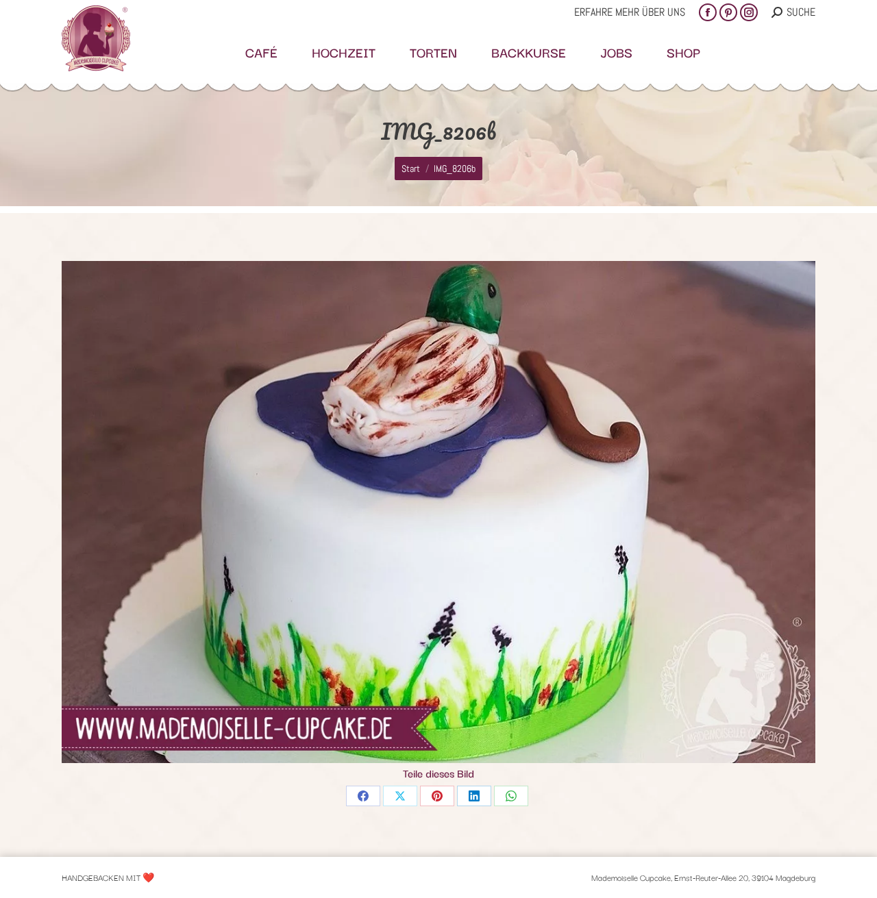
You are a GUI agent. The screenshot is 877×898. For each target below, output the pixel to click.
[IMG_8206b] (438, 512)
